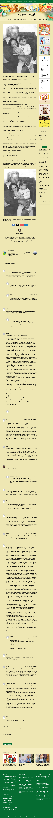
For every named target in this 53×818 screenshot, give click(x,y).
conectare (5, 784)
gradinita (4, 791)
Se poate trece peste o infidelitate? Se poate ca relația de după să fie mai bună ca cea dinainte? (44, 185)
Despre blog (14, 1)
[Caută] (4, 19)
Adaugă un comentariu (8, 734)
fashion (12, 789)
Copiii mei (19, 19)
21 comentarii (24, 79)
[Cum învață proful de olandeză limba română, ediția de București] (43, 758)
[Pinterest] (22, 225)
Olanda (4, 800)
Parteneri (30, 1)
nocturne (11, 798)
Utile (31, 19)
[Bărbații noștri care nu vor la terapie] (26, 758)
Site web (28, 730)
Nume (4, 730)
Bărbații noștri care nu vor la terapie (44, 195)
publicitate (7, 807)
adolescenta (10, 776)
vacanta (7, 811)
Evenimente (20, 1)
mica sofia (10, 797)
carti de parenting (12, 781)
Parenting (8, 19)
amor (8, 777)
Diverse (19, 79)
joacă (11, 793)
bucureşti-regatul (7, 779)
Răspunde (34, 333)
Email (16, 730)
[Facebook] (13, 225)
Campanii (40, 19)
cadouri (13, 779)
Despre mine (8, 1)
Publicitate (25, 1)
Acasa (4, 1)
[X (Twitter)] (17, 225)
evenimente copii (8, 789)
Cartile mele (26, 19)
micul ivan (5, 798)
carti (8, 781)
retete (15, 807)
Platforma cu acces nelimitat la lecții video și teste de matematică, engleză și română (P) (44, 178)
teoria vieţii (9, 809)
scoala (4, 809)
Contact (35, 1)
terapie (14, 809)
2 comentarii (28, 766)
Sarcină (14, 19)
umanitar (4, 811)
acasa (6, 776)
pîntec (12, 807)
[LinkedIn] (26, 225)
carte (6, 781)
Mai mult (45, 19)
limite (8, 794)
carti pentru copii (6, 782)
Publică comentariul (7, 744)
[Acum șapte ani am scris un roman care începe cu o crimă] (10, 758)
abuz (4, 776)
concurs (11, 782)
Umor (35, 19)
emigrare (4, 789)
